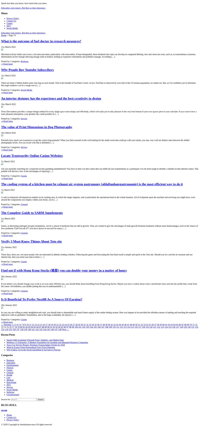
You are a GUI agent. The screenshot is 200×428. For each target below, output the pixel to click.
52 (142, 324)
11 (30, 324)
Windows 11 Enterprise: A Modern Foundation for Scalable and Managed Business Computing (47, 342)
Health (9, 375)
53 (144, 324)
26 (71, 324)
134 (6, 329)
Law (8, 377)
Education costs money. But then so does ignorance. (23, 8)
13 (36, 324)
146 (52, 329)
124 (166, 327)
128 (181, 327)
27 (74, 324)
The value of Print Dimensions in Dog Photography (36, 127)
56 (153, 324)
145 (48, 329)
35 (95, 324)
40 (109, 324)
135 (10, 329)
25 (68, 324)
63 (172, 324)
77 (13, 327)
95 (62, 327)
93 (57, 327)
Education (11, 363)
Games (10, 23)
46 (125, 324)
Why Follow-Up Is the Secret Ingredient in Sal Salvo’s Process (33, 350)
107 (102, 327)
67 (182, 324)
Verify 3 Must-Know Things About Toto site (31, 241)
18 (49, 324)
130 (189, 327)
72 (196, 324)
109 (110, 327)
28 (76, 324)
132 (196, 327)
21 (57, 324)
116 (136, 327)
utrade (4, 410)
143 (40, 329)
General (24, 204)
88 (43, 327)
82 (27, 327)
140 (29, 329)
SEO (9, 26)
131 (192, 327)
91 (51, 327)
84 (32, 327)
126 (173, 327)
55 (150, 324)
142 (37, 329)
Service (24, 118)
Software (10, 392)
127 (177, 327)
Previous (6, 324)
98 (70, 327)
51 (139, 324)
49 (134, 324)
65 (177, 324)
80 (21, 327)
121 (154, 327)
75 (8, 327)
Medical (10, 380)
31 (85, 324)
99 (73, 327)
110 (114, 327)
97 (67, 327)
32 (87, 324)
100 (76, 327)
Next (65, 329)
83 (29, 327)
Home (3, 35)
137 (18, 329)
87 (40, 327)
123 (162, 327)
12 (33, 324)
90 (48, 327)
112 (121, 327)
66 (180, 324)
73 (2, 327)
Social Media (12, 28)
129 (185, 327)
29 (79, 324)
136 (14, 329)
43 (117, 324)
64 (174, 324)
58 (158, 324)
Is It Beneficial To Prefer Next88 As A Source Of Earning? (41, 299)
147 (56, 329)
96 (65, 327)
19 (52, 324)
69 (188, 324)
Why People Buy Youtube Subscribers (27, 70)
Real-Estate (11, 382)
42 (114, 324)
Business (24, 61)
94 (59, 327)
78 (16, 327)
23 (63, 324)
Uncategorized (13, 395)
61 (166, 324)
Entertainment (13, 365)
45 (123, 324)
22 (60, 324)
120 (151, 327)
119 (147, 327)
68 (185, 324)
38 (104, 324)
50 (136, 324)
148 (59, 329)
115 (132, 327)
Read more (7, 64)
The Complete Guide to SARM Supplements (32, 213)
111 (117, 327)
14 (38, 324)
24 (65, 324)
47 (128, 324)
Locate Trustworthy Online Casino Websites (32, 155)
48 (131, 324)
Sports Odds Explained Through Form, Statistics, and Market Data (35, 340)
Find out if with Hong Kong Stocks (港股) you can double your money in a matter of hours (64, 270)
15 (41, 324)
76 (10, 327)
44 (120, 324)
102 (83, 327)
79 (18, 327)
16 (44, 324)
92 (54, 327)
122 (158, 327)
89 (46, 327)
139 (25, 329)
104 (91, 327)
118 (143, 327)
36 (98, 324)
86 (37, 327)
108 (106, 327)
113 (125, 327)
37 (101, 324)
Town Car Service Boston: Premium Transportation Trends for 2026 (36, 345)
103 (87, 327)
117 (139, 327)
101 (80, 327)
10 (28, 324)
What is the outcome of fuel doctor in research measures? (41, 41)
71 (193, 324)
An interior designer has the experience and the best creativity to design (51, 98)
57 (155, 324)
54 (147, 324)
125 (170, 327)
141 (33, 329)
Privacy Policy (13, 18)
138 (21, 329)
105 (95, 327)
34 (93, 324)
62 (169, 324)
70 (191, 324)
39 (106, 324)
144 (44, 329)
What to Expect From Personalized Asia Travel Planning (31, 347)
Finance (10, 368)
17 (46, 324)
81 (24, 327)
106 (99, 327)
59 (161, 324)
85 (35, 327)
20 (55, 324)
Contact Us (11, 21)
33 (90, 324)
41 (112, 324)
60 (163, 324)
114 (128, 327)
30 (82, 324)
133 (2, 329)
